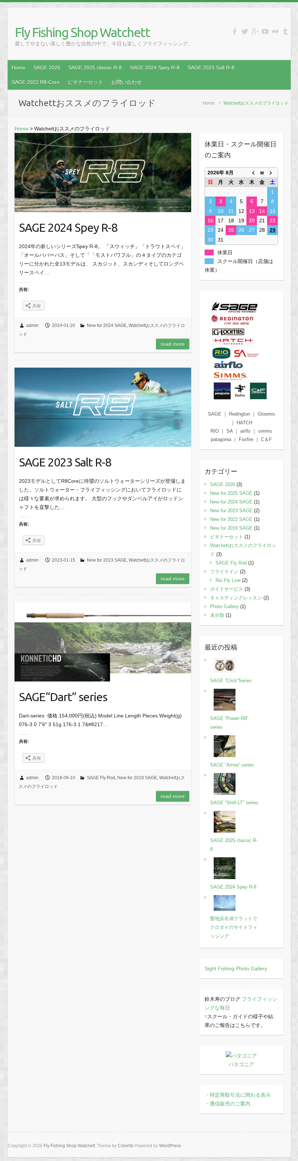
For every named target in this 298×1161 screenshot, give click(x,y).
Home (18, 67)
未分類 (217, 615)
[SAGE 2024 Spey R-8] (103, 172)
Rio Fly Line (228, 580)
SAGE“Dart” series (63, 696)
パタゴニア (241, 1064)
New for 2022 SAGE (231, 519)
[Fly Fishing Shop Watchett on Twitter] (245, 31)
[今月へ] (262, 172)
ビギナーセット (85, 82)
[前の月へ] (251, 172)
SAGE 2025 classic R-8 (95, 67)
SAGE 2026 (46, 67)
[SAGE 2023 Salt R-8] (103, 407)
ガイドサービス (226, 589)
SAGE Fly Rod (101, 777)
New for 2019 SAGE (137, 777)
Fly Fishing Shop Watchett (82, 32)
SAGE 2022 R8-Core (36, 82)
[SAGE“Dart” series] (103, 641)
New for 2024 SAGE (106, 325)
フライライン (224, 571)
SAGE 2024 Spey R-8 (155, 67)
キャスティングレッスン (236, 597)
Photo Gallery (224, 606)
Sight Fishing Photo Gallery (236, 968)
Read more (173, 344)
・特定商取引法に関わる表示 (238, 1095)
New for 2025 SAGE (231, 493)
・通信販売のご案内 (227, 1104)
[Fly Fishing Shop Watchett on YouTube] (265, 31)
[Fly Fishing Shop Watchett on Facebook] (234, 31)
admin (32, 325)
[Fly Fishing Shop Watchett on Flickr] (275, 31)
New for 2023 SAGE (106, 560)
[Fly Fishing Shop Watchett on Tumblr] (285, 31)
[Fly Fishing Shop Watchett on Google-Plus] (255, 31)
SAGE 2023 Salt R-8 (211, 67)
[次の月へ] (272, 172)
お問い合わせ (126, 82)
